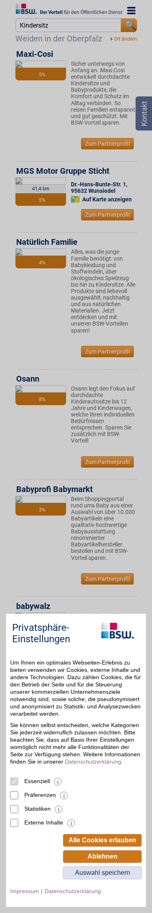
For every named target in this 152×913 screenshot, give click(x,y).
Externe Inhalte (43, 822)
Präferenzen (40, 795)
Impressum (24, 891)
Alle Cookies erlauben (102, 840)
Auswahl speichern (102, 872)
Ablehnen (103, 856)
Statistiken (37, 808)
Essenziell (37, 781)
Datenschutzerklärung (93, 761)
